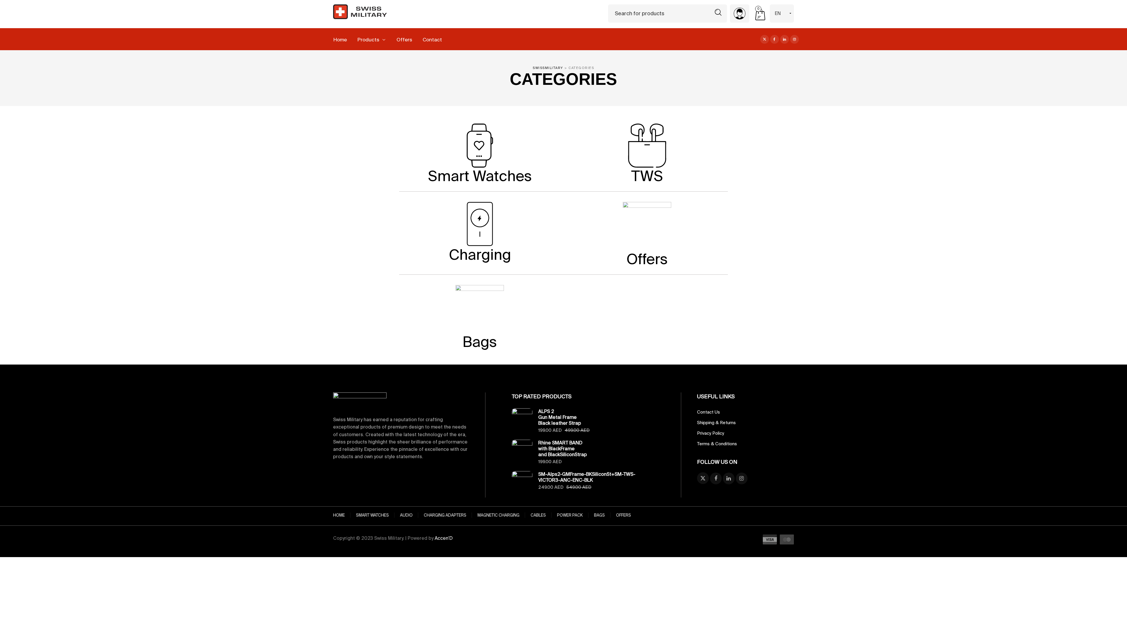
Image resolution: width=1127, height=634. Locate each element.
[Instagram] (794, 39)
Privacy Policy (710, 433)
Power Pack (570, 515)
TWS (647, 175)
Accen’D (444, 538)
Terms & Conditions (717, 443)
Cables (538, 515)
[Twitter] (764, 39)
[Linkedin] (784, 39)
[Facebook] (774, 39)
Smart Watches (480, 175)
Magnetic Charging (498, 515)
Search (718, 12)
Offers (647, 258)
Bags (480, 341)
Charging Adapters (445, 515)
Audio (406, 515)
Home (339, 515)
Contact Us (708, 411)
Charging (480, 254)
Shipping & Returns (716, 422)
